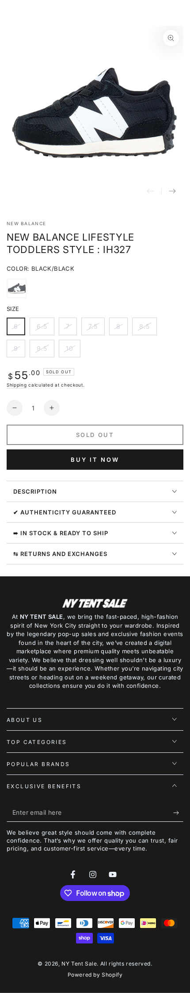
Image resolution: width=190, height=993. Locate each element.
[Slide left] (150, 191)
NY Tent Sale (79, 963)
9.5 (45, 351)
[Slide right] (172, 191)
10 (72, 351)
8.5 (148, 328)
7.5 (96, 328)
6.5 (45, 328)
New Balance (26, 223)
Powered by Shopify (95, 974)
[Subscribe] (178, 813)
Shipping (17, 384)
